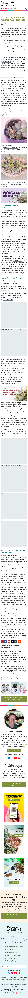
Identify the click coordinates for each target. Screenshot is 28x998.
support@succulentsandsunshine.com (14, 979)
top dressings (6, 61)
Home (2, 15)
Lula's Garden (9, 560)
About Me (10, 949)
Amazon (21, 49)
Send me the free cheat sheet (14, 784)
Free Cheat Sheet (12, 952)
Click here (4, 678)
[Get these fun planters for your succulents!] (14, 688)
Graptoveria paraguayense (10, 111)
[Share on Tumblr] (15, 641)
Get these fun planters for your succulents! (14, 699)
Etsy (6, 51)
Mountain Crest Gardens (10, 49)
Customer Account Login (15, 947)
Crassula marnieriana (11, 147)
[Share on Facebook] (5, 641)
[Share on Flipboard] (9, 641)
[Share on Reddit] (19, 641)
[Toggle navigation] (25, 3)
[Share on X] (12, 641)
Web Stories (11, 958)
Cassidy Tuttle (10, 23)
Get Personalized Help (14, 955)
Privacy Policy (11, 961)
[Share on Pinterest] (2, 641)
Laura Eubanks (17, 260)
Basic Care (7, 15)
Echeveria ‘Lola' (8, 299)
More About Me (14, 751)
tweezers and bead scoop (17, 293)
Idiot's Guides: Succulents (12, 90)
